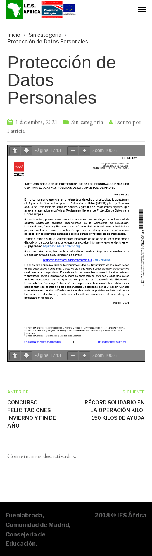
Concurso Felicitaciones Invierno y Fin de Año (31, 414)
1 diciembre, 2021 (36, 122)
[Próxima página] (26, 150)
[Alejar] (72, 150)
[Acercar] (84, 150)
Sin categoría (87, 122)
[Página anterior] (14, 150)
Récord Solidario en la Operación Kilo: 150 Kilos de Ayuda (114, 410)
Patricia (16, 131)
